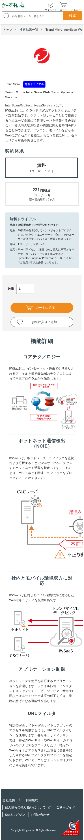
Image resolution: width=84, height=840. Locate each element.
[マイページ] (50, 5)
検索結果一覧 (28, 29)
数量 (11, 288)
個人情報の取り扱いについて (26, 807)
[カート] (63, 4)
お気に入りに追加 (44, 322)
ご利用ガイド (65, 807)
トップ (7, 29)
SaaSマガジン (15, 814)
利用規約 (32, 800)
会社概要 (9, 800)
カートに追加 (45, 307)
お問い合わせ (40, 814)
